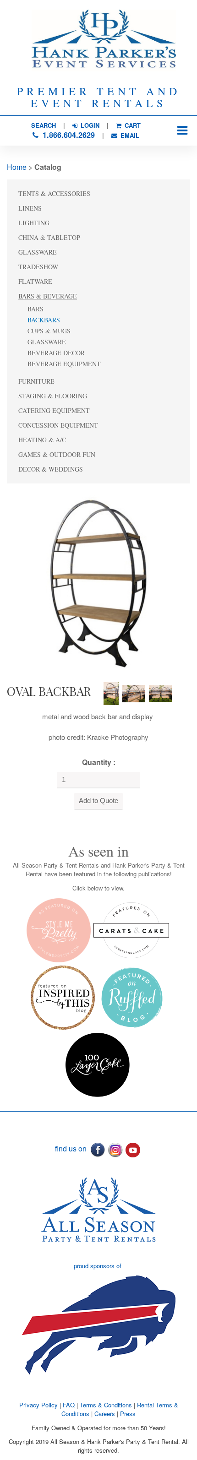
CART (132, 125)
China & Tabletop (49, 237)
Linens (30, 208)
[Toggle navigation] (182, 131)
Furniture (36, 381)
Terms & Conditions (106, 1404)
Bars (35, 308)
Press (128, 1413)
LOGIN (89, 125)
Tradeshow (38, 266)
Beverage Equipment (64, 363)
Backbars (43, 319)
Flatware (35, 281)
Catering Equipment (54, 410)
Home (17, 167)
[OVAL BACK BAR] (96, 581)
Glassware (37, 252)
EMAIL (129, 135)
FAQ (69, 1404)
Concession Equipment (58, 425)
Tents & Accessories (54, 193)
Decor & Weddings (50, 469)
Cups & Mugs (49, 330)
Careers (105, 1413)
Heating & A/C (42, 439)
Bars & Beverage (47, 296)
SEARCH (43, 125)
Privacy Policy (38, 1404)
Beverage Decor (56, 352)
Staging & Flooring (52, 395)
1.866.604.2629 (67, 135)
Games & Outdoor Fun (56, 454)
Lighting (33, 222)
